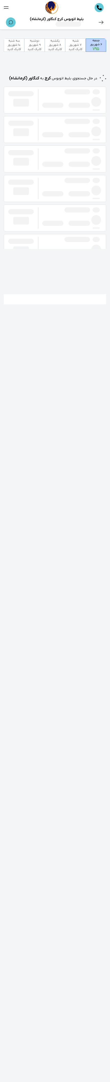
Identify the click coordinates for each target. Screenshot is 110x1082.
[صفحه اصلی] (51, 7)
